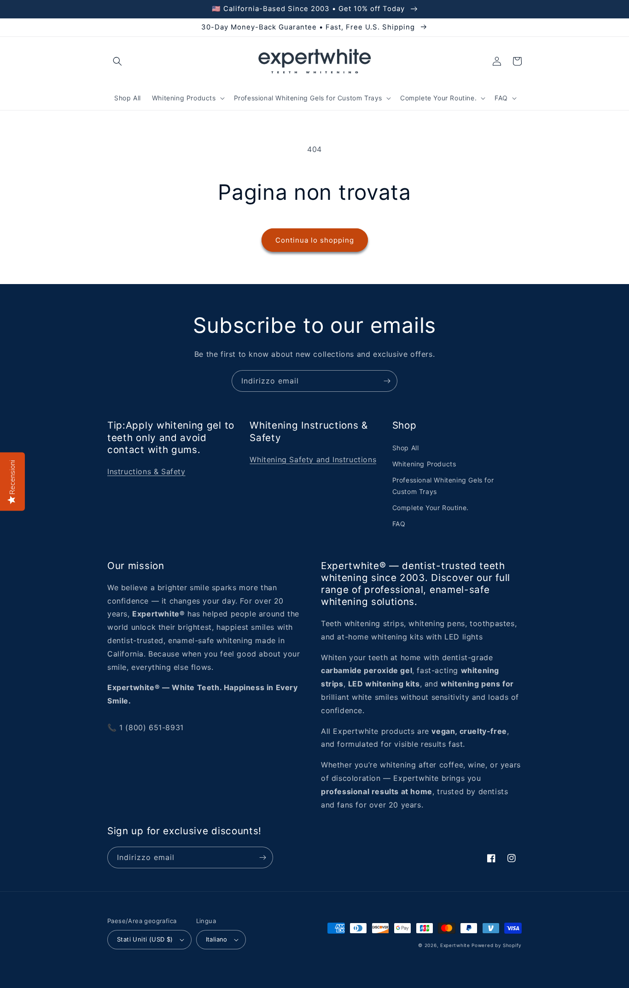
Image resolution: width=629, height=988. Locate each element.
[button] (117, 61)
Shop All (405, 448)
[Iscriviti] (387, 381)
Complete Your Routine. (430, 507)
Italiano (216, 939)
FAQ (399, 524)
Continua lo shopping (314, 240)
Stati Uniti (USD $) (145, 939)
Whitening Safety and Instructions (313, 459)
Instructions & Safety (146, 471)
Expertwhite (455, 945)
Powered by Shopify (497, 945)
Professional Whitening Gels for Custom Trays (443, 485)
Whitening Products (424, 464)
